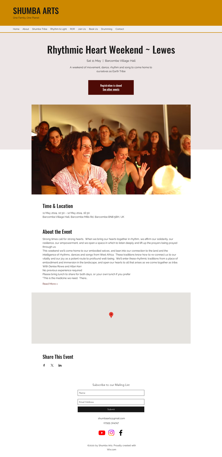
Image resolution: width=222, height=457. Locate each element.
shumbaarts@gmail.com (111, 418)
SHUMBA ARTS (36, 10)
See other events (111, 89)
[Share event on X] (52, 365)
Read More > (50, 283)
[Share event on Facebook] (44, 365)
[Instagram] (111, 433)
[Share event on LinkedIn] (60, 365)
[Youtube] (102, 433)
